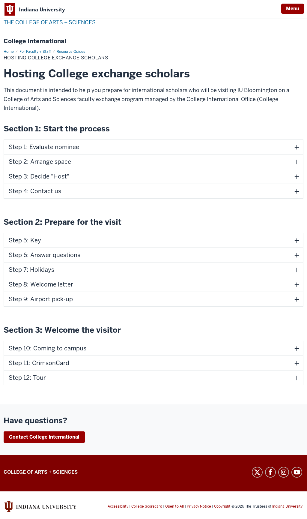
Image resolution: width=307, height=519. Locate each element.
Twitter (257, 472)
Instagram (283, 472)
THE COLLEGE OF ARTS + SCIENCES (50, 22)
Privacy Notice (199, 506)
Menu (292, 8)
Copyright (222, 506)
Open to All (174, 506)
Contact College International (44, 437)
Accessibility (118, 506)
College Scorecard (146, 506)
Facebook (270, 472)
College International (35, 41)
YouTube (296, 472)
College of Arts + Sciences (41, 472)
